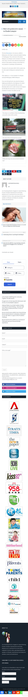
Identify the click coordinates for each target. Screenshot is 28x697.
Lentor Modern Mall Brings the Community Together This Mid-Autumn (12, 297)
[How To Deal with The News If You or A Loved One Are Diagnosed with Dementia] (14, 215)
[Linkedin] (9, 45)
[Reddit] (15, 45)
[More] (21, 45)
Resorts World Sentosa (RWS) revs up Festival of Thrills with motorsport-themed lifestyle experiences (13, 321)
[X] (6, 45)
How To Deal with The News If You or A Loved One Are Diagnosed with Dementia (14, 225)
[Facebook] (3, 45)
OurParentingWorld (8, 35)
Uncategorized (22, 36)
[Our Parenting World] (14, 14)
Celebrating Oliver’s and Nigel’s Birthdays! (13, 234)
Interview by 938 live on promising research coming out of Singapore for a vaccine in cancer (14, 244)
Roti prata (8, 53)
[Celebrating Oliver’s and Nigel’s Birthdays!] (14, 231)
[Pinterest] (12, 45)
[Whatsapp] (18, 45)
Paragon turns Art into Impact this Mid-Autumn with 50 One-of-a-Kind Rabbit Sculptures (14, 301)
